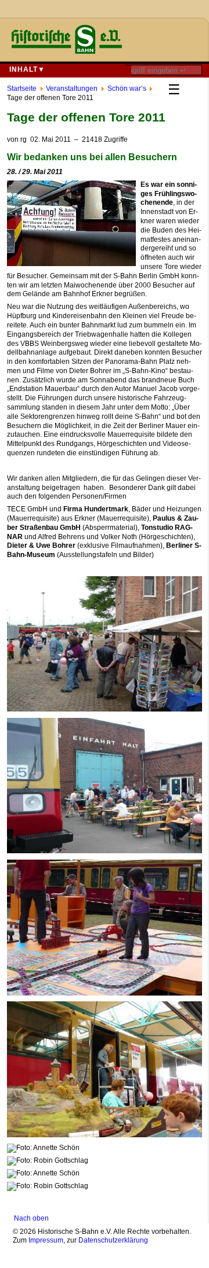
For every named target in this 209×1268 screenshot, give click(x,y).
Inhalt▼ (27, 69)
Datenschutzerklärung (113, 1240)
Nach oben (31, 1218)
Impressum (45, 1240)
